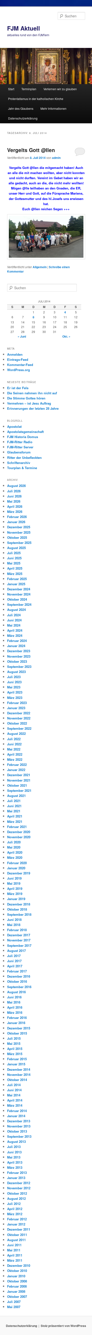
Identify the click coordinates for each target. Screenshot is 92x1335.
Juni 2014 (14, 1090)
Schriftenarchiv (18, 462)
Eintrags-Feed (17, 359)
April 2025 (14, 568)
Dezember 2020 (18, 831)
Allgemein (40, 267)
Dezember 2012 (18, 1183)
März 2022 (14, 759)
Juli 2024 (14, 615)
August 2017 (16, 950)
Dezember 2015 (18, 1028)
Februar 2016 (17, 1017)
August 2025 (16, 547)
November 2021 (18, 780)
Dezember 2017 (18, 935)
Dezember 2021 (18, 774)
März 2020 (14, 857)
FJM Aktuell (23, 28)
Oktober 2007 (17, 1296)
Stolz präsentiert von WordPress (63, 1326)
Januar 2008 (16, 1291)
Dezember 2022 (18, 713)
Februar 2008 (17, 1286)
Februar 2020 (17, 863)
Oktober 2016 (17, 981)
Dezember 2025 (18, 527)
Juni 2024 (14, 620)
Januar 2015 (16, 1064)
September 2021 (19, 790)
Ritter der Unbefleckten (24, 457)
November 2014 (18, 1074)
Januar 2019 (16, 898)
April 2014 (14, 1100)
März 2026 (14, 511)
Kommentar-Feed (20, 364)
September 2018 (19, 914)
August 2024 (16, 609)
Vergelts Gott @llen (31, 150)
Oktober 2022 (17, 723)
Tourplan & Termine (22, 467)
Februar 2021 (17, 826)
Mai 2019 (13, 883)
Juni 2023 (14, 682)
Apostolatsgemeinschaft (25, 431)
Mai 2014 (13, 1095)
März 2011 (14, 1260)
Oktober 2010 (17, 1270)
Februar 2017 (17, 971)
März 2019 (14, 893)
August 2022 (16, 733)
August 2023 (16, 671)
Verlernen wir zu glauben (60, 89)
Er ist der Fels (17, 388)
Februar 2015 (17, 1059)
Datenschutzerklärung (23, 118)
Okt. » (66, 336)
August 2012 (16, 1198)
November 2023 (18, 656)
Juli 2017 (14, 955)
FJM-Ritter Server (20, 447)
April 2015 (14, 1048)
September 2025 (19, 542)
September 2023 (19, 666)
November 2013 (18, 1126)
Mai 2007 (13, 1306)
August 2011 (16, 1239)
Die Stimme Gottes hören (26, 398)
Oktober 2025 (17, 537)
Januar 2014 (16, 1116)
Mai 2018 (13, 924)
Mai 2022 (13, 749)
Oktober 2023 (17, 661)
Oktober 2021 (17, 785)
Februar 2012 (17, 1219)
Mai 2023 (13, 687)
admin (56, 157)
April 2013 (14, 1162)
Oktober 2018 (17, 909)
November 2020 (18, 837)
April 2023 (14, 692)
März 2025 (14, 573)
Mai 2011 (13, 1250)
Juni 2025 (14, 558)
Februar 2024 (17, 640)
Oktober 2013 (17, 1131)
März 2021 (14, 821)
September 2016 (19, 986)
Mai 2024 (13, 625)
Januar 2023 (16, 708)
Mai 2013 (13, 1157)
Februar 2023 (17, 702)
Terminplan (28, 89)
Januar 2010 (16, 1276)
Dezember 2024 (18, 589)
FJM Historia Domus (22, 436)
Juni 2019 (14, 878)
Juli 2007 (14, 1301)
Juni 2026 (14, 496)
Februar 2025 (17, 578)
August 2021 (16, 795)
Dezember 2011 (18, 1229)
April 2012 (14, 1208)
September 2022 (19, 728)
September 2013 (19, 1136)
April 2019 (14, 888)
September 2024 (19, 604)
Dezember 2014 (18, 1069)
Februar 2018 (17, 929)
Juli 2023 (14, 676)
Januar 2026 (16, 521)
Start (11, 89)
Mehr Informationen (53, 108)
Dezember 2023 (18, 651)
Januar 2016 (16, 1022)
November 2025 (18, 532)
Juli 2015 (14, 1038)
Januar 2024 (16, 645)
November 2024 (18, 594)
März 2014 (14, 1105)
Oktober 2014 (17, 1079)
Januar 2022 (16, 769)
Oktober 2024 (17, 599)
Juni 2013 (14, 1152)
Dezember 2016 (18, 976)
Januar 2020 (16, 868)
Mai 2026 (13, 501)
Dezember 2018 (18, 904)
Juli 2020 (14, 842)
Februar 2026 (17, 516)
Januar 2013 (16, 1177)
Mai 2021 (13, 811)
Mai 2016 (13, 1002)
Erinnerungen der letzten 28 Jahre (33, 408)
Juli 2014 (14, 1084)
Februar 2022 (17, 764)
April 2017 (14, 966)
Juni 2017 (14, 961)
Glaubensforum (19, 452)
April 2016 (14, 1007)
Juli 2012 (14, 1203)
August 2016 (16, 992)
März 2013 (14, 1167)
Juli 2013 (14, 1146)
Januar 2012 (16, 1224)
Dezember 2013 (18, 1121)
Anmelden (15, 354)
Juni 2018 (14, 919)
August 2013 (16, 1141)
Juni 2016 (14, 997)
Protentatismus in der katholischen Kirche (35, 99)
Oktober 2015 (17, 1033)
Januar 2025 (16, 584)
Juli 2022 (14, 739)
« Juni (22, 336)
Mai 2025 (13, 563)
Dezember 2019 (18, 873)
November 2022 (18, 718)
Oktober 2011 (17, 1234)
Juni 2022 (14, 744)
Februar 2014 (17, 1110)
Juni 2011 (14, 1245)
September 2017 (19, 945)
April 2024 (14, 630)
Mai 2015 (13, 1043)
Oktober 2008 (17, 1281)
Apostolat (14, 426)
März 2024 (14, 635)
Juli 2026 (14, 491)
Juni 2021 (14, 806)
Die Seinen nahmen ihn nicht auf (32, 393)
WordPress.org (18, 369)
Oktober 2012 (17, 1193)
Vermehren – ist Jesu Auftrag (29, 403)
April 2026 (14, 506)
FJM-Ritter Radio (19, 442)
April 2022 (14, 754)
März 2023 (14, 697)
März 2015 (14, 1053)
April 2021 (14, 816)
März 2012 (14, 1214)
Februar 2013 (17, 1172)
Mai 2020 (13, 847)
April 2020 (14, 852)
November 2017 (18, 940)
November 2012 (18, 1188)
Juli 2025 (14, 553)
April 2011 (14, 1255)
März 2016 (14, 1012)
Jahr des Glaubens (20, 108)
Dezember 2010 (18, 1265)
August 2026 (16, 485)
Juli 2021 (14, 800)
